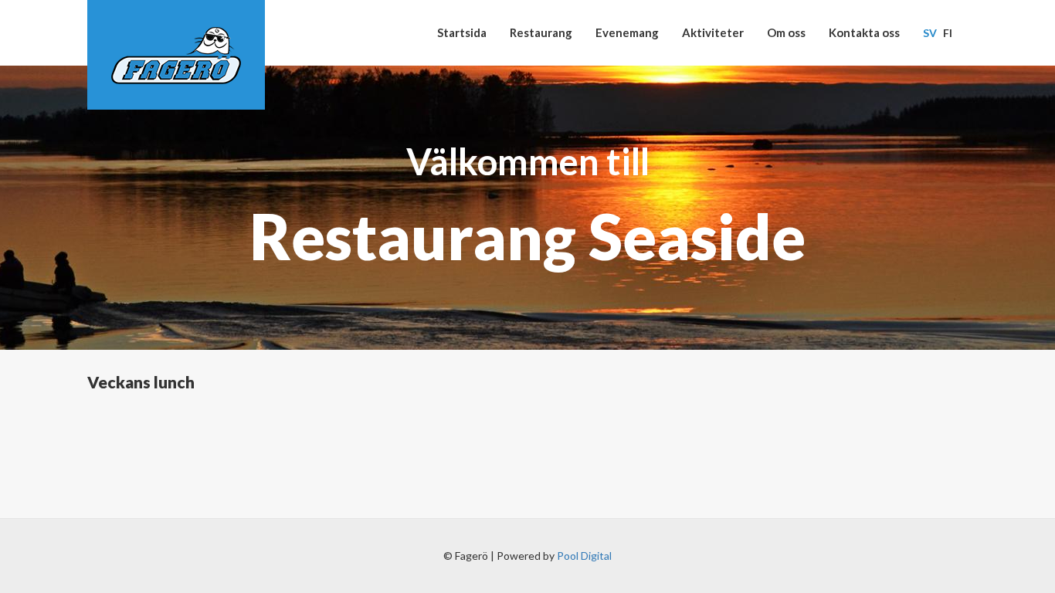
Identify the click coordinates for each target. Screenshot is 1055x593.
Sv (930, 32)
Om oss (786, 32)
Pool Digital (584, 555)
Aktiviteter (713, 32)
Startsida (462, 32)
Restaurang (541, 32)
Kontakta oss (864, 32)
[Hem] (176, 55)
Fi (947, 32)
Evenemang (627, 32)
